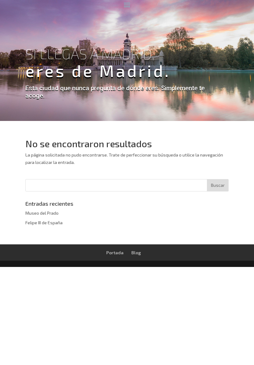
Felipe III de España (44, 222)
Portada (115, 252)
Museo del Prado (42, 213)
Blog (136, 252)
